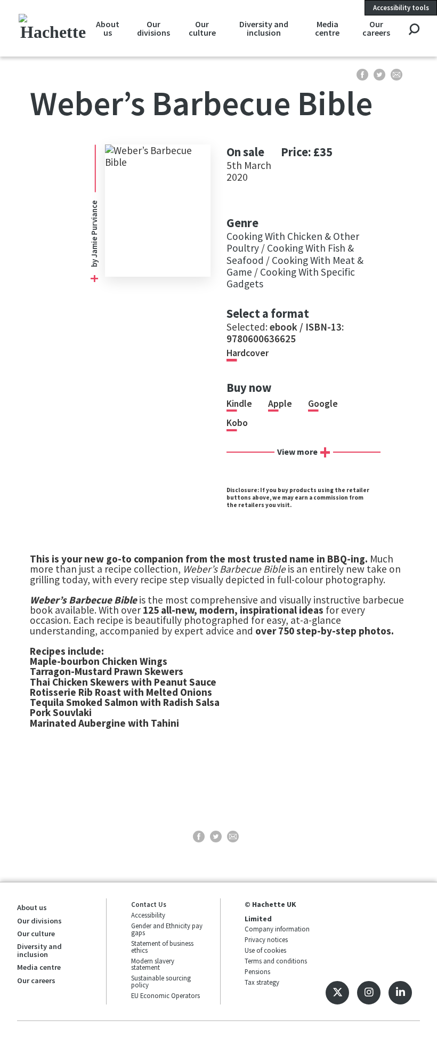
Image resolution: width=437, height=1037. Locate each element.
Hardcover (247, 353)
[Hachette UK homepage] (53, 28)
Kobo (237, 423)
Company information (277, 929)
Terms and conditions (276, 960)
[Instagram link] (369, 992)
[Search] (414, 30)
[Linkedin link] (400, 992)
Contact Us (148, 904)
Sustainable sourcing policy (161, 981)
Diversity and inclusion (263, 28)
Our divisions (153, 28)
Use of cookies (265, 950)
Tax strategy (262, 982)
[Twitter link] (337, 992)
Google (323, 403)
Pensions (257, 971)
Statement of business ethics (162, 946)
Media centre (327, 28)
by (94, 262)
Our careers (376, 28)
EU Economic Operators (165, 995)
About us (107, 28)
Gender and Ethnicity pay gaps (167, 929)
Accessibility (148, 915)
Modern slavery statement (152, 964)
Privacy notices (266, 939)
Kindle (239, 403)
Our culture (202, 28)
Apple (280, 403)
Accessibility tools (401, 7)
